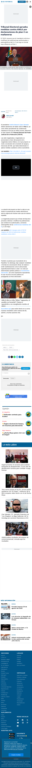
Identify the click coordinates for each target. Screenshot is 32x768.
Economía (3, 684)
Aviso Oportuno (21, 679)
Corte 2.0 (3, 657)
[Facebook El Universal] (22, 720)
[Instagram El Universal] (23, 723)
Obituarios (19, 683)
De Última (3, 720)
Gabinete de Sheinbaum (4, 668)
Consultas (3, 710)
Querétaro (19, 663)
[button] (22, 2)
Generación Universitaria (20, 686)
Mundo (3, 671)
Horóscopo (20, 700)
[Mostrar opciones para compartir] (30, 7)
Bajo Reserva (6, 430)
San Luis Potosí (21, 665)
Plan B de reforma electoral (10, 349)
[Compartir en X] (12, 357)
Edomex (19, 655)
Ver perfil (9, 117)
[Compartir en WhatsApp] (14, 357)
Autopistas (4, 708)
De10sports (20, 691)
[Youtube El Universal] (18, 723)
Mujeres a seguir (5, 659)
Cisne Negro (4, 728)
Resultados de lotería (21, 703)
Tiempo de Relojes (6, 726)
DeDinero (19, 693)
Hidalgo (19, 661)
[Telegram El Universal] (17, 720)
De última (3, 704)
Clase (2, 714)
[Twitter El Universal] (27, 720)
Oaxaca (19, 657)
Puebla (19, 659)
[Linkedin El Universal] (17, 726)
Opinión (5, 408)
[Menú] (30, 1)
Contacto (16, 759)
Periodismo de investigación (5, 662)
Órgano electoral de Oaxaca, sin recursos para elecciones (13, 424)
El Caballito (6, 412)
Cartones (3, 683)
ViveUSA (19, 695)
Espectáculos (4, 688)
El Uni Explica (5, 665)
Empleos (19, 681)
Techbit (3, 700)
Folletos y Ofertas (21, 677)
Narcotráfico (4, 679)
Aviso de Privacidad (18, 749)
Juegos (19, 696)
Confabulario (4, 692)
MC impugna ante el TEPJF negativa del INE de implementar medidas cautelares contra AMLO (13, 232)
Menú (2, 702)
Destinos (3, 706)
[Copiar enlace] (20, 357)
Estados (3, 677)
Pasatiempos (20, 698)
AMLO (4, 347)
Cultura (3, 690)
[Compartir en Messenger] (17, 357)
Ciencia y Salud (5, 696)
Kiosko (4, 421)
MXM (2, 698)
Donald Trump (5, 673)
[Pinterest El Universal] (27, 723)
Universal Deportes (6, 686)
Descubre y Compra (22, 675)
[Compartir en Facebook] (9, 357)
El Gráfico (19, 689)
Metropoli (3, 675)
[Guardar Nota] (22, 357)
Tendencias (4, 694)
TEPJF (11, 347)
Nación (3, 111)
